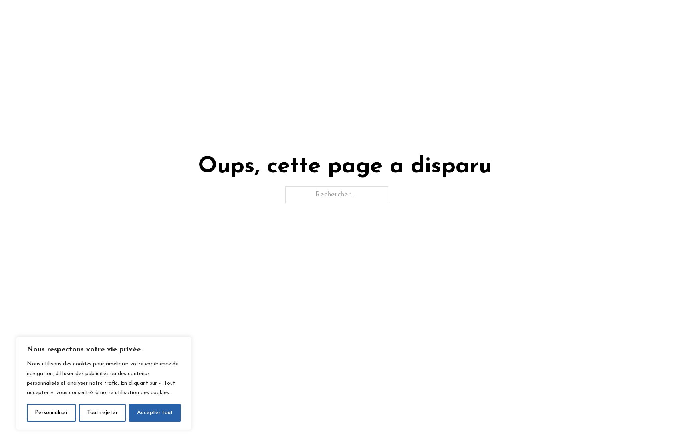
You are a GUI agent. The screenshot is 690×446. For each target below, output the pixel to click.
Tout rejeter (102, 413)
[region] (104, 383)
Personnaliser (51, 413)
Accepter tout (155, 413)
